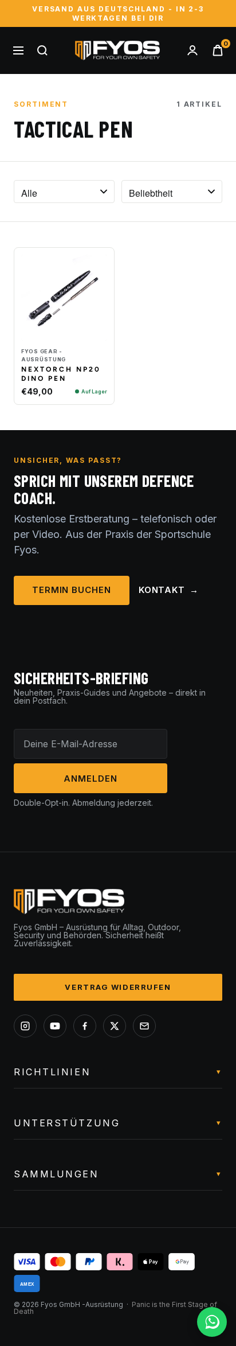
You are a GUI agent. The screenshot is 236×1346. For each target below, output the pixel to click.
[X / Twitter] (114, 1026)
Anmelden (90, 778)
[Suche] (42, 50)
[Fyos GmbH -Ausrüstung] (117, 50)
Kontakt (169, 589)
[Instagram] (25, 1026)
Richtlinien (118, 1072)
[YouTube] (55, 1026)
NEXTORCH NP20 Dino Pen (61, 374)
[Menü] (18, 50)
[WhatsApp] (212, 1322)
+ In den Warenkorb (64, 332)
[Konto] (192, 50)
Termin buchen (71, 589)
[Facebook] (84, 1026)
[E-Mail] (144, 1026)
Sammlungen (118, 1174)
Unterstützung (118, 1123)
